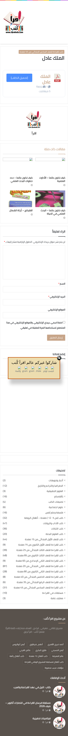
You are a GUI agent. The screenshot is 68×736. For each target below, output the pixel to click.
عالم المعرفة (57, 656)
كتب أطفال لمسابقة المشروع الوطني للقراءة (44, 662)
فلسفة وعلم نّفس (54, 512)
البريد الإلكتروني (56, 297)
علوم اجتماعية (56, 507)
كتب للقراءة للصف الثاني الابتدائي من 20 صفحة (39, 566)
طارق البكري (40, 650)
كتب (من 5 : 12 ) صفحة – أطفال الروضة (43, 518)
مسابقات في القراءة (52, 593)
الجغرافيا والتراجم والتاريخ (50, 486)
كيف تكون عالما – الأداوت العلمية (52, 179)
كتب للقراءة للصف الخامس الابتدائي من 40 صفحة (38, 577)
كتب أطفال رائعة (17, 656)
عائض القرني (25, 650)
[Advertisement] (45, 19)
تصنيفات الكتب (55, 502)
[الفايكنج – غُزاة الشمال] (18, 198)
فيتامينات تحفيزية (42, 718)
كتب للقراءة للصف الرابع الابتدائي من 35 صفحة (40, 582)
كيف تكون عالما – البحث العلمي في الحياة (53, 212)
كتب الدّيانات (57, 528)
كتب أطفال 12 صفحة (38, 656)
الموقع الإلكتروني (56, 310)
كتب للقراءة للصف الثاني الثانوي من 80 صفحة (40, 571)
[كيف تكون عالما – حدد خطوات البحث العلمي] (18, 166)
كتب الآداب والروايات (53, 523)
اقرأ (34, 133)
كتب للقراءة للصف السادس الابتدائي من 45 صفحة (41, 52)
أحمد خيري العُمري (55, 644)
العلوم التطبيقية (55, 491)
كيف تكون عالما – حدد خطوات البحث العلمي (21, 179)
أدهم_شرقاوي (36, 644)
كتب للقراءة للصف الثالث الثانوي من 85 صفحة (40, 555)
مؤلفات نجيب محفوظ (54, 668)
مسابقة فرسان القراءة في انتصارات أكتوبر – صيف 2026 (28, 705)
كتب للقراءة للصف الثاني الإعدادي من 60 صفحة (39, 561)
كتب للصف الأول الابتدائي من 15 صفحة (44, 539)
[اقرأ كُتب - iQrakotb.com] (14, 22)
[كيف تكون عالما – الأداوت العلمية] (50, 166)
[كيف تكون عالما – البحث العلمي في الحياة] (50, 198)
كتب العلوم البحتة (54, 534)
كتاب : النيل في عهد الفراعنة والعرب (32, 687)
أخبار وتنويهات (56, 480)
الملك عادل (45, 79)
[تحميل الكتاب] (19, 77)
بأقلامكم (58, 496)
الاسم (61, 284)
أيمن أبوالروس (18, 644)
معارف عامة (57, 598)
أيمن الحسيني (57, 650)
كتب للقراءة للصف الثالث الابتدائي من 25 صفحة (39, 550)
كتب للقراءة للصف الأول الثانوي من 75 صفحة (40, 545)
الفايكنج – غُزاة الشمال (21, 210)
